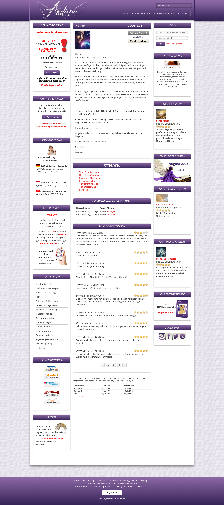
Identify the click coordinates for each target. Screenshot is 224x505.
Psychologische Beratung (48, 339)
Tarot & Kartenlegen (45, 283)
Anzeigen (111, 211)
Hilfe (134, 480)
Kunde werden (141, 13)
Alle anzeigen (79, 396)
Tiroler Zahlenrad (44, 326)
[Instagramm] (162, 339)
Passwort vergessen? (174, 44)
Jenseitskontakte (44, 313)
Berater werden (164, 13)
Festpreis (40, 347)
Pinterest (142, 486)
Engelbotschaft (166, 312)
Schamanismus (43, 330)
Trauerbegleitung (44, 343)
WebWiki (97, 486)
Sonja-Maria (162, 120)
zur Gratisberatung (51, 117)
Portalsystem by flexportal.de (112, 498)
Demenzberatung (44, 335)
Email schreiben (138, 41)
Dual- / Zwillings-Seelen (47, 305)
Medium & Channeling (46, 309)
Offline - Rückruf (138, 33)
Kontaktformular (51, 85)
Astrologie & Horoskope (47, 301)
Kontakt (183, 13)
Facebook (110, 486)
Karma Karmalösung (46, 292)
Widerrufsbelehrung (120, 480)
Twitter (131, 486)
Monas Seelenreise (166, 258)
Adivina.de (58, 10)
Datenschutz (101, 480)
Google (120, 486)
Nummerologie (43, 322)
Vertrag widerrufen (112, 492)
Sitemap (144, 480)
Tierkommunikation (45, 318)
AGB (90, 480)
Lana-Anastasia (164, 204)
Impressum (79, 480)
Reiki (38, 296)
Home (125, 13)
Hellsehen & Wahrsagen (47, 288)
